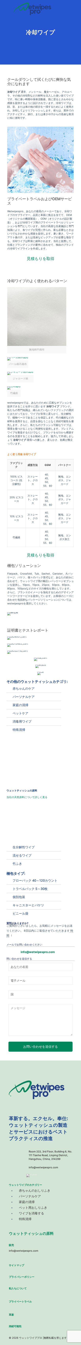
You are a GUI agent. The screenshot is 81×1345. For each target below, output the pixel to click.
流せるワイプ (22, 855)
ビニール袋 (20, 913)
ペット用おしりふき (33, 1207)
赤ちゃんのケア (24, 688)
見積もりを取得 (40, 258)
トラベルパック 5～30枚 (30, 889)
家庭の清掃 (20, 705)
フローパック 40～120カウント (35, 880)
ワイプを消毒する (31, 1213)
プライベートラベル (20, 1301)
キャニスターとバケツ (28, 905)
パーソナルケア (24, 697)
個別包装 (19, 897)
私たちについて (18, 1288)
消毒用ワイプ (22, 721)
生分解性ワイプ (24, 847)
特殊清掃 (19, 730)
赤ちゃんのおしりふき (34, 1190)
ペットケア (20, 713)
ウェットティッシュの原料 (31, 1233)
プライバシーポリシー (21, 1276)
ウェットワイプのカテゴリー (25, 1184)
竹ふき (17, 864)
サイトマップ (16, 1265)
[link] (36, 320)
